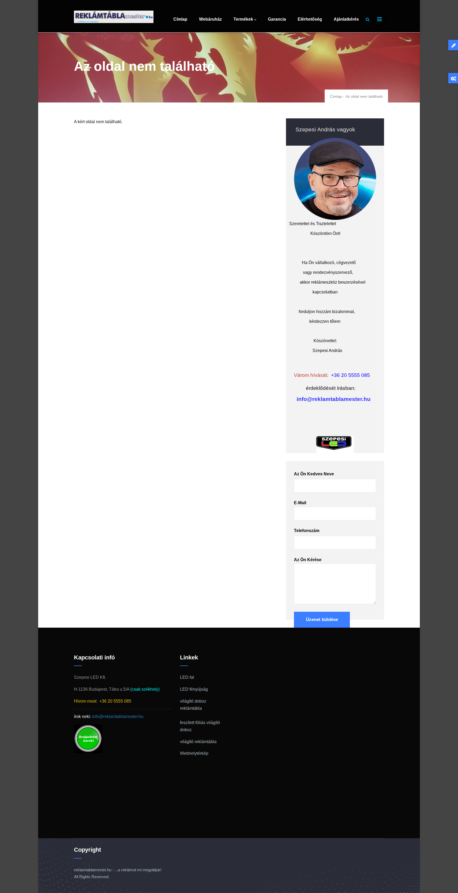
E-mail (300, 503)
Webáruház (210, 19)
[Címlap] (113, 17)
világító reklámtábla (198, 741)
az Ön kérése (308, 559)
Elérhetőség (310, 19)
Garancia (277, 19)
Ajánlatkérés (346, 19)
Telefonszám (306, 530)
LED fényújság (194, 689)
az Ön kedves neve (314, 474)
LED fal (187, 677)
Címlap (180, 19)
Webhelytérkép (194, 753)
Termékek (243, 19)
